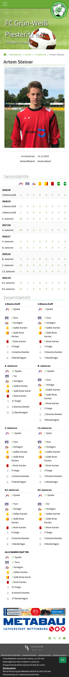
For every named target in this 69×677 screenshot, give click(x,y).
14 (45, 371)
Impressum (45, 655)
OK (62, 659)
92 (13, 557)
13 (20, 289)
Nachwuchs (16, 54)
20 (20, 218)
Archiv (28, 54)
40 (13, 371)
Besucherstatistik (10, 655)
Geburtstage (29, 655)
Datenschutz (59, 655)
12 (20, 247)
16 (20, 230)
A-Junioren (40, 54)
